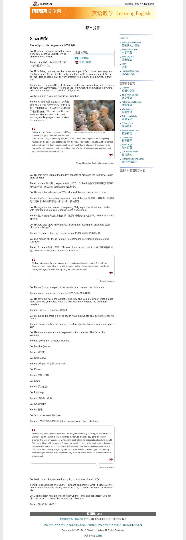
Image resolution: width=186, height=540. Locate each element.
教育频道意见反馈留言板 (72, 519)
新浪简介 (48, 524)
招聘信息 (92, 524)
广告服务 (71, 524)
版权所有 (97, 535)
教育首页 (129, 4)
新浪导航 (149, 4)
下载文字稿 (85, 62)
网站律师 (102, 524)
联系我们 (81, 524)
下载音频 (84, 58)
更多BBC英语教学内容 (132, 170)
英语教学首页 (127, 83)
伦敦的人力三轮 (131, 44)
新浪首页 (139, 4)
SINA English (114, 524)
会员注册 (127, 524)
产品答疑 (137, 524)
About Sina (59, 524)
